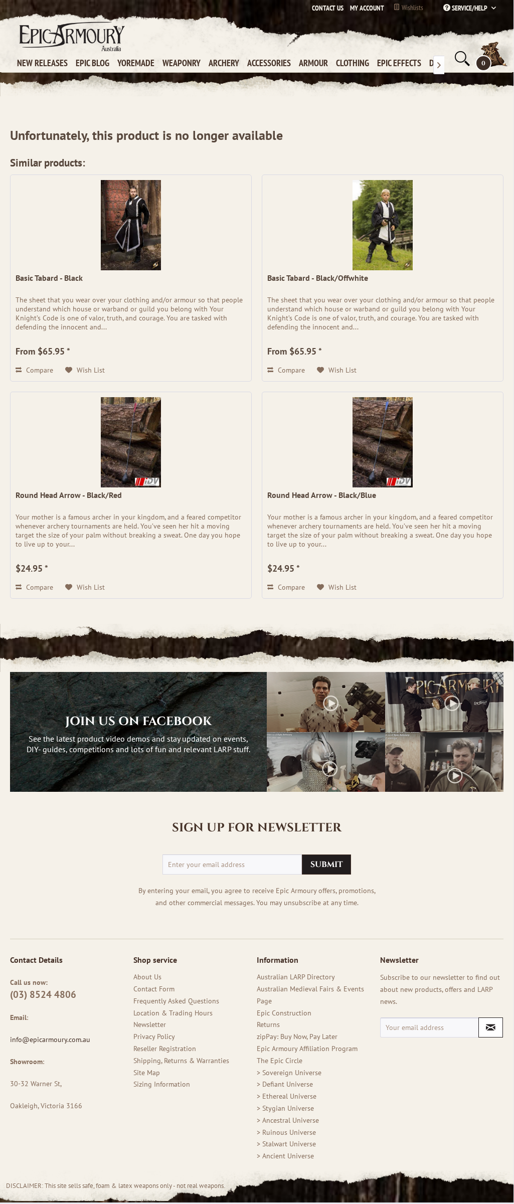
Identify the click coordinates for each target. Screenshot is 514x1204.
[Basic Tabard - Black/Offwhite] (382, 225)
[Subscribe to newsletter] (490, 1027)
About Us (147, 976)
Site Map (146, 1072)
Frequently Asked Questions (176, 1000)
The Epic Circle (279, 1060)
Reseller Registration (164, 1048)
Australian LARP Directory (296, 976)
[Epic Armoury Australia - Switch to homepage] (70, 36)
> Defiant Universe (285, 1084)
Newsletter (149, 1024)
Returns (268, 1024)
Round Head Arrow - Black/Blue (321, 495)
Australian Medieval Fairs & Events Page (310, 994)
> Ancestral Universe (288, 1120)
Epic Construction (284, 1012)
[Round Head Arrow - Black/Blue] (382, 442)
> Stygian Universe (285, 1108)
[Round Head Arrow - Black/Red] (131, 442)
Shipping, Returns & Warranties (181, 1060)
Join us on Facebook (138, 722)
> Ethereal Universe (286, 1096)
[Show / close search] (461, 59)
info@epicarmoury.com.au (50, 1039)
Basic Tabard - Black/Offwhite (317, 278)
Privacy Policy (154, 1036)
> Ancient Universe (285, 1155)
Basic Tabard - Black (49, 278)
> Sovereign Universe (289, 1072)
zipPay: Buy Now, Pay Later (297, 1036)
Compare (38, 370)
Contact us (328, 8)
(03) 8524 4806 (43, 994)
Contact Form (154, 988)
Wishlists (411, 7)
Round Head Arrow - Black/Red (69, 495)
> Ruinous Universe (286, 1132)
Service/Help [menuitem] (469, 8)
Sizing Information (161, 1084)
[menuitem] (364, 8)
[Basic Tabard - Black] (131, 225)
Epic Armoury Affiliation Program (307, 1048)
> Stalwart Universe (286, 1143)
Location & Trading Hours (173, 1012)
